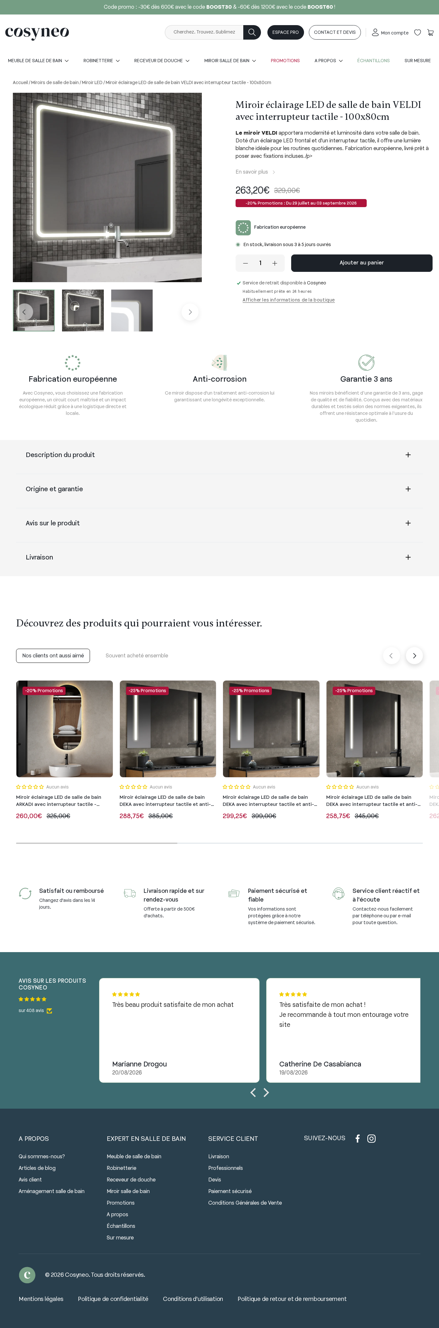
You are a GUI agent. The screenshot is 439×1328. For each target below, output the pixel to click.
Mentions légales (41, 1299)
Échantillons (373, 61)
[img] (59, 999)
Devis (214, 1180)
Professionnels (225, 1168)
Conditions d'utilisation (193, 1299)
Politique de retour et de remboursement (291, 1299)
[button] (430, 32)
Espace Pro (286, 33)
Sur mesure (418, 61)
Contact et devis (335, 33)
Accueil (21, 83)
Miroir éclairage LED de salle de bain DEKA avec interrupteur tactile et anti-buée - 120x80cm (268, 801)
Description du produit (60, 455)
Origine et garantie (54, 489)
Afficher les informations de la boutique (289, 300)
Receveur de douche (131, 1180)
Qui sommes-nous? (42, 1156)
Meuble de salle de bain (134, 1156)
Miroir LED (92, 83)
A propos (117, 1214)
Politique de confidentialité (113, 1299)
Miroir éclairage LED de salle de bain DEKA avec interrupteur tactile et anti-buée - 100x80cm (165, 801)
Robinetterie (121, 1168)
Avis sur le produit (53, 523)
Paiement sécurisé (230, 1191)
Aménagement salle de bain (52, 1191)
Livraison (39, 557)
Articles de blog (37, 1168)
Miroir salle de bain (128, 1191)
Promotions (285, 61)
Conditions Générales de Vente (245, 1203)
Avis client (30, 1180)
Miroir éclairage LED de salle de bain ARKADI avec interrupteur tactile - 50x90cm (58, 801)
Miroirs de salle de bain (55, 83)
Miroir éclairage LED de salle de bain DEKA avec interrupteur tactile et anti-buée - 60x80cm (371, 801)
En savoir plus (252, 172)
